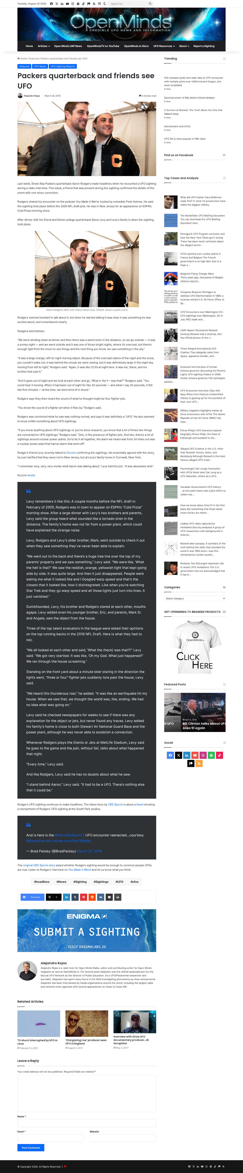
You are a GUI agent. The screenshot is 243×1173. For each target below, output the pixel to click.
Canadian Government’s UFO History (200, 486)
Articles (42, 45)
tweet (139, 804)
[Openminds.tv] (121, 24)
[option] (195, 712)
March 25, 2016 (89, 851)
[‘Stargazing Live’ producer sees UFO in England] (86, 1023)
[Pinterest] (83, 897)
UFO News (40, 66)
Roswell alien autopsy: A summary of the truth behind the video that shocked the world (203, 547)
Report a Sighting (204, 45)
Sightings (102, 881)
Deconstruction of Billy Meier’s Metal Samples (189, 97)
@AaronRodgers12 (69, 835)
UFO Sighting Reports (63, 66)
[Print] (117, 897)
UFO (120, 881)
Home (29, 45)
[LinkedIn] (66, 897)
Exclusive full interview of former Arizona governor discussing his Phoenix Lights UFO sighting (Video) (203, 370)
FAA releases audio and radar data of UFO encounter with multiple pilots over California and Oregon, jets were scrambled (193, 81)
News (62, 881)
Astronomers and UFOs (177, 126)
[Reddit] (92, 897)
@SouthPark (36, 841)
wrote (31, 475)
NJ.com (71, 452)
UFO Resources (163, 45)
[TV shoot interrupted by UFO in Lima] (38, 1023)
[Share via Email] (109, 897)
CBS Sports (115, 804)
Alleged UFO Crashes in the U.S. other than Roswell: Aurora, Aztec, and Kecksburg (201, 452)
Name (21, 1116)
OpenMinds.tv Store (136, 45)
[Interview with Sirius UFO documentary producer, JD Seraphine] (134, 1021)
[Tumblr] (75, 897)
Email (21, 1131)
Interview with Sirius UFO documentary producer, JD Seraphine (131, 1040)
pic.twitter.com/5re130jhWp (69, 841)
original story (39, 865)
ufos (135, 881)
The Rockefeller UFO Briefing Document (202, 215)
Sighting (81, 881)
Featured (34, 58)
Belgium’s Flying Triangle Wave (197, 273)
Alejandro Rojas (32, 95)
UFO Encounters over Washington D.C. (201, 311)
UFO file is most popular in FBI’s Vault (184, 138)
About (183, 45)
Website (94, 1131)
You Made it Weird (79, 869)
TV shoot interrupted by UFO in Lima (37, 1042)
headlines (42, 881)
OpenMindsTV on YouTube (103, 45)
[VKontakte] (100, 897)
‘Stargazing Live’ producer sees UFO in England (86, 1041)
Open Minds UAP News (68, 45)
